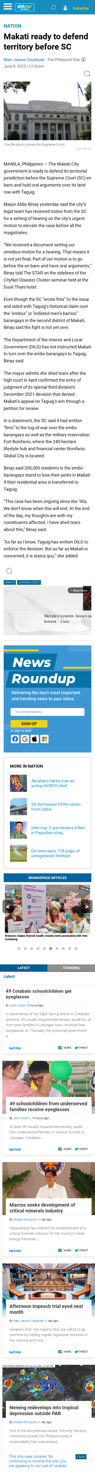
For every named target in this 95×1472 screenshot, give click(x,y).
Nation (12, 26)
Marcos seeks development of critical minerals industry (42, 1208)
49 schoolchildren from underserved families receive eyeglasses (48, 1106)
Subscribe (81, 8)
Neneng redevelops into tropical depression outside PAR (44, 1410)
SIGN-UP (29, 723)
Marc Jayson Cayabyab (24, 59)
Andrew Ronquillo (25, 1219)
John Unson (18, 1005)
